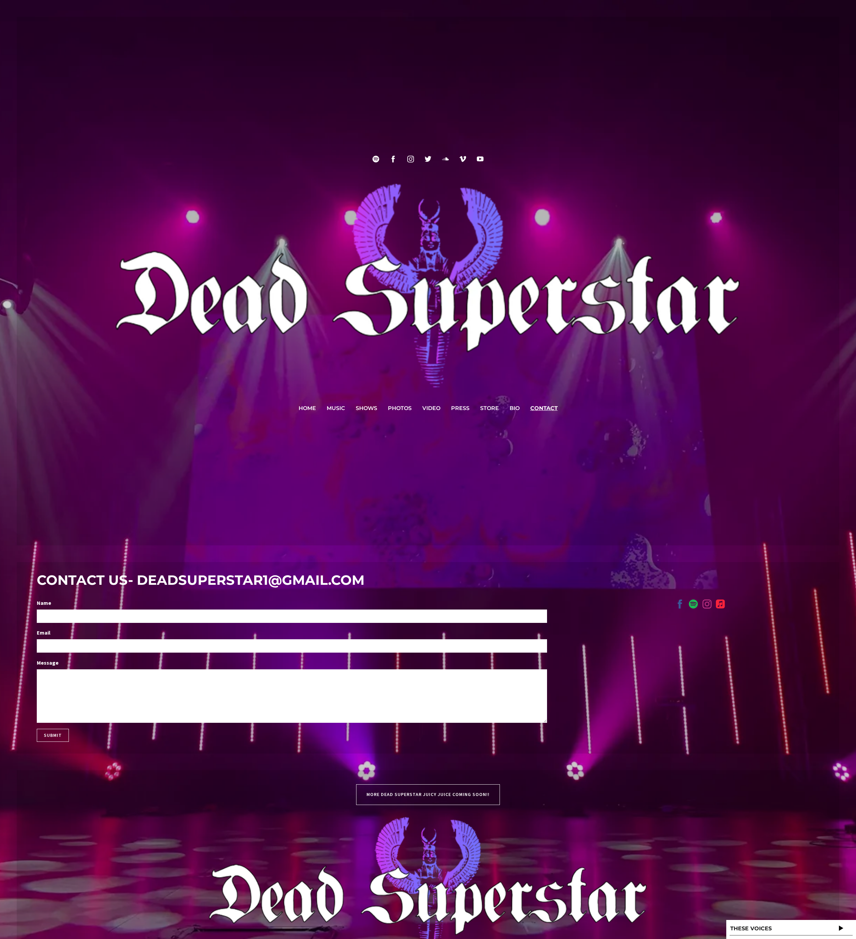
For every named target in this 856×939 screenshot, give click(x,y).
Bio (515, 408)
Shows (366, 408)
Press (460, 408)
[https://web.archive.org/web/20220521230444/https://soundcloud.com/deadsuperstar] (445, 159)
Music (336, 408)
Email (43, 632)
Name (44, 602)
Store (489, 408)
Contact (544, 408)
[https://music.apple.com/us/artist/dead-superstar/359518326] (720, 605)
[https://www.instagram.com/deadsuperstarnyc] (707, 605)
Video (431, 408)
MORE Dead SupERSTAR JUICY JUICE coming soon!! (428, 794)
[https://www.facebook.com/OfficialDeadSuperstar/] (679, 605)
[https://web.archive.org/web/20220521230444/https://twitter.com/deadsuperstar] (428, 159)
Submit (53, 735)
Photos (400, 408)
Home (307, 408)
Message (48, 662)
